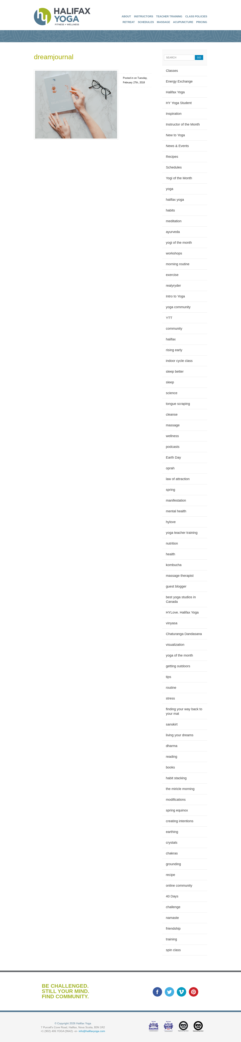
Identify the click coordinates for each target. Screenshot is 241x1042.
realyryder (173, 285)
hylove (171, 522)
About (126, 16)
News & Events (177, 146)
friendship (173, 928)
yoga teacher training (182, 533)
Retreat (129, 22)
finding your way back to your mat (184, 711)
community (174, 328)
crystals (171, 842)
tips (168, 677)
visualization (175, 645)
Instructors (143, 16)
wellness (172, 436)
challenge (173, 907)
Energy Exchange (179, 81)
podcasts (172, 447)
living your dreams (179, 735)
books (170, 767)
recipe (170, 875)
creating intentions (179, 821)
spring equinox (177, 810)
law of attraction (178, 479)
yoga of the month (179, 655)
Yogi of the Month (179, 178)
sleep (170, 382)
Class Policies (196, 16)
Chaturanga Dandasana (184, 634)
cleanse (172, 414)
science (171, 393)
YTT (169, 318)
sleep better (175, 371)
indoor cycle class (179, 361)
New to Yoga (175, 135)
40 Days (172, 896)
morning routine (177, 264)
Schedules (146, 22)
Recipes (172, 157)
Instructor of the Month (183, 124)
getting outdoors (178, 666)
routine (171, 688)
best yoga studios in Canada (181, 599)
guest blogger (176, 586)
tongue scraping (178, 404)
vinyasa (171, 623)
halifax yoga (175, 200)
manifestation (176, 500)
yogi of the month (179, 242)
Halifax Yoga (175, 92)
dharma (171, 746)
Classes (172, 71)
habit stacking (176, 778)
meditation (174, 221)
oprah (170, 468)
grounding (173, 864)
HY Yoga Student (179, 103)
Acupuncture (183, 22)
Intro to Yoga (175, 296)
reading (171, 757)
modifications (176, 799)
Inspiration (174, 114)
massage (173, 425)
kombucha (174, 565)
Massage (163, 22)
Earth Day (173, 457)
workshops (174, 253)
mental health (176, 511)
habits (170, 210)
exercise (172, 275)
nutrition (172, 543)
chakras (172, 853)
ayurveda (173, 232)
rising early (174, 350)
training (171, 939)
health (170, 554)
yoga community (178, 307)
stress (170, 698)
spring (170, 490)
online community (179, 885)
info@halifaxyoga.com (92, 1031)
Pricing (201, 22)
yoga (169, 189)
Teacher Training (169, 16)
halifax (171, 339)
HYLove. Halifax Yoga (182, 612)
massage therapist (180, 576)
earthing (172, 832)
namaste (172, 918)
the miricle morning (180, 789)
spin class (173, 950)
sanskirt (172, 724)
